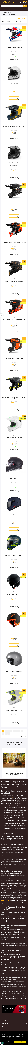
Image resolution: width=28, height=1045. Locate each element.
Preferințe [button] (8, 1041)
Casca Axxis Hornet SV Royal (14, 633)
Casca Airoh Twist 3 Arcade (14, 204)
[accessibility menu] (2, 1043)
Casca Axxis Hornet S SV (14, 671)
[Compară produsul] (15, 40)
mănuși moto (6, 877)
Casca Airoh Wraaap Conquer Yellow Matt (14, 398)
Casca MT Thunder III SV (14, 478)
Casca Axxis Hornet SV (14, 594)
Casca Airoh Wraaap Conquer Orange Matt (14, 243)
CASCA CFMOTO (14, 86)
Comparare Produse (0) (20, 18)
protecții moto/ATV (5, 900)
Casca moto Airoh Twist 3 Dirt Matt (14, 319)
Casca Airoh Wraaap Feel (14, 47)
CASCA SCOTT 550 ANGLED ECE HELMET (14, 126)
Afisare (16, 21)
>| (8, 733)
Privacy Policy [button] (9, 1037)
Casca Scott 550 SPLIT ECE (14, 710)
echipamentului (14, 797)
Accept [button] (20, 1041)
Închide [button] (24, 1031)
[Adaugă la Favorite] (12, 40)
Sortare (3, 21)
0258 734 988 (15, 9)
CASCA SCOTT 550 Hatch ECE (14, 437)
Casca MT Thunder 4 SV (14, 517)
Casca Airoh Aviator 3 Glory (14, 358)
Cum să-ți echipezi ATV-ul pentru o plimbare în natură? (14, 774)
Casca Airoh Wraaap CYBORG (14, 281)
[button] (24, 763)
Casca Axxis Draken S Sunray (14, 555)
